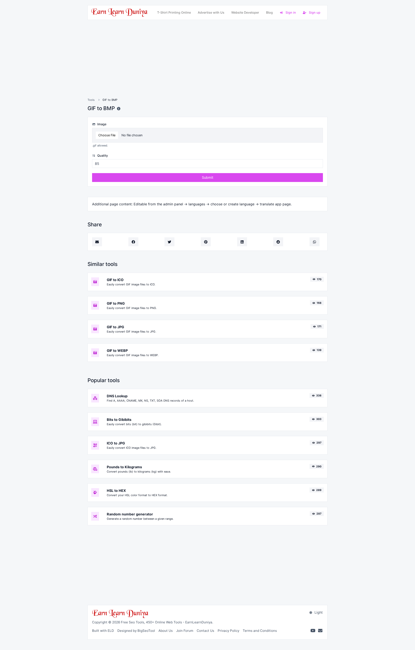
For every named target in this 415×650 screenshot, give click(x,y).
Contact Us (205, 631)
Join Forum (184, 631)
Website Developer (245, 12)
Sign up (314, 12)
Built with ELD (103, 631)
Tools (91, 99)
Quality (102, 155)
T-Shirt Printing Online (174, 12)
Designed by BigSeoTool (136, 631)
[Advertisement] (207, 64)
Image (101, 124)
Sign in (290, 12)
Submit (207, 177)
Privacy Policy (228, 631)
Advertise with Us (211, 12)
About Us (165, 631)
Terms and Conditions (260, 631)
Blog (269, 12)
